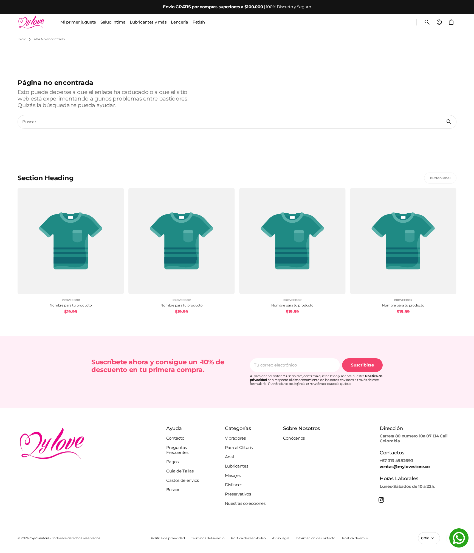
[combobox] (230, 122)
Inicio (22, 39)
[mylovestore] (31, 22)
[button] (427, 22)
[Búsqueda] (449, 122)
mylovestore (39, 538)
